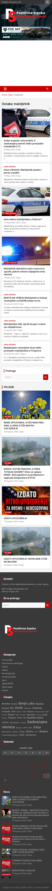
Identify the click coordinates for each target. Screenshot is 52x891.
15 (40, 767)
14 (33, 767)
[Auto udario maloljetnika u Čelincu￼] (26, 201)
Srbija (37, 727)
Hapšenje (37, 708)
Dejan (18, 150)
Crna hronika (10, 135)
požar (44, 715)
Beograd (5, 708)
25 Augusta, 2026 (11, 565)
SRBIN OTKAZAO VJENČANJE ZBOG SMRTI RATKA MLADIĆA (28, 851)
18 (12, 771)
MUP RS (4, 715)
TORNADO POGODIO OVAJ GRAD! (27, 860)
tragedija (15, 732)
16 (47, 767)
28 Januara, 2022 (11, 304)
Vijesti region (11, 263)
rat (24, 718)
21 (33, 771)
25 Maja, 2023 (9, 150)
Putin (19, 717)
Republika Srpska (35, 717)
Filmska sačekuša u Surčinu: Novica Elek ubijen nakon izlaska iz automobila (29, 827)
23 (47, 771)
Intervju (5, 667)
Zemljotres (31, 735)
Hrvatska (6, 711)
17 (5, 771)
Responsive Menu (47, 2)
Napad (11, 715)
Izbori (19, 712)
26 (19, 776)
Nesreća (23, 715)
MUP (47, 712)
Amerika (6, 703)
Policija (38, 715)
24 (5, 776)
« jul (3, 785)
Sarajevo (19, 728)
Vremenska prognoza (10, 735)
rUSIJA (5, 722)
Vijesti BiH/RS (7, 683)
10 (5, 767)
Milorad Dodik (39, 712)
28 (33, 776)
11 (12, 767)
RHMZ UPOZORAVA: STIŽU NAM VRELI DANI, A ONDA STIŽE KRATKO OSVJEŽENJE (24, 425)
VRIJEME (9, 387)
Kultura (5, 670)
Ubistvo (30, 731)
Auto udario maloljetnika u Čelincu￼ (23, 219)
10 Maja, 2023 (9, 176)
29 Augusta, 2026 (19, 831)
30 (47, 776)
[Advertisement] (26, 63)
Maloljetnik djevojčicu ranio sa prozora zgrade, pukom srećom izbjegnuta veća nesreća (24, 271)
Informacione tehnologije (12, 663)
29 (40, 776)
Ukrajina (43, 731)
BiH (12, 707)
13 (26, 767)
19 (19, 771)
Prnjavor (12, 717)
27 (26, 776)
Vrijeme (8, 417)
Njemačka (31, 715)
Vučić (22, 735)
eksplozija (27, 708)
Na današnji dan (8, 673)
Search (45, 377)
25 (12, 776)
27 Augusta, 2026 (11, 521)
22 (40, 771)
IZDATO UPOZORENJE (15, 518)
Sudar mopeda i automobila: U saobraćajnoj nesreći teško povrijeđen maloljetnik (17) (23, 143)
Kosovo (30, 711)
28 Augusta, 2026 (11, 481)
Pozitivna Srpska (9, 677)
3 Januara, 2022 (10, 330)
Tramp (21, 731)
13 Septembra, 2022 (12, 223)
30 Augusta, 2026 (11, 432)
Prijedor (4, 718)
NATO (17, 715)
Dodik (19, 708)
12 (19, 767)
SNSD (30, 728)
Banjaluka (39, 704)
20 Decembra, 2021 (11, 354)
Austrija (14, 704)
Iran (13, 711)
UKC (36, 732)
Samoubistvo (15, 723)
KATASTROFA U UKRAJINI (23, 870)
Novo (7, 791)
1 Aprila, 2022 (9, 278)
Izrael (24, 712)
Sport (4, 680)
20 (26, 771)
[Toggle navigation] (5, 89)
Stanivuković (6, 732)
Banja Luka (26, 703)
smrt (25, 727)
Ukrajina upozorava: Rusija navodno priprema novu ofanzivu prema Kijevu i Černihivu (28, 839)
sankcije (23, 723)
